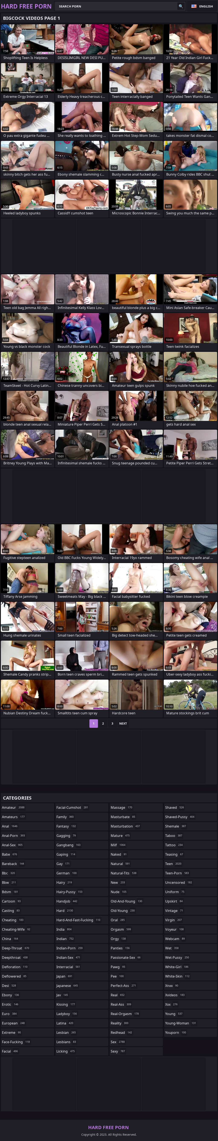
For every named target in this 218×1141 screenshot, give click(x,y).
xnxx (171, 985)
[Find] (181, 6)
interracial (68, 967)
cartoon (11, 901)
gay (63, 863)
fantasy (66, 826)
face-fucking (16, 1042)
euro (9, 1013)
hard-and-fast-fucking (78, 920)
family (65, 817)
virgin (173, 920)
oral (118, 920)
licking (65, 1051)
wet (172, 948)
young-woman (180, 1023)
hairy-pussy (69, 892)
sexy (118, 1051)
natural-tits (123, 873)
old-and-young (126, 901)
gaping (65, 854)
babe (9, 854)
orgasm (121, 929)
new (118, 882)
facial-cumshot (72, 807)
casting (11, 910)
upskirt (174, 901)
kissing (65, 1004)
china (10, 938)
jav (62, 995)
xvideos (175, 995)
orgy (118, 938)
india (64, 929)
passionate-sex (126, 957)
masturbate (123, 817)
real (118, 995)
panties (120, 948)
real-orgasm (125, 1013)
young (173, 1013)
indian (65, 938)
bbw (9, 882)
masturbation (125, 826)
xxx (171, 1004)
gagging (66, 835)
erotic (10, 1004)
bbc (8, 873)
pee (117, 976)
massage (121, 807)
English (206, 6)
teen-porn (177, 873)
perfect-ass (123, 985)
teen (173, 863)
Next (123, 723)
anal (9, 826)
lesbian (66, 1032)
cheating (12, 920)
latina (64, 1023)
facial (10, 1051)
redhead (121, 1032)
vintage (174, 910)
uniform (174, 892)
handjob (66, 901)
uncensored (178, 882)
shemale (175, 826)
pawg (118, 967)
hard (64, 910)
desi (9, 985)
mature (120, 835)
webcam (175, 938)
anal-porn (13, 835)
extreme (11, 1032)
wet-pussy (177, 957)
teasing (174, 854)
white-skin (177, 976)
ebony (10, 995)
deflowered (14, 976)
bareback (13, 863)
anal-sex (12, 845)
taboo (173, 835)
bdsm (10, 892)
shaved (174, 807)
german (66, 873)
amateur (13, 807)
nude (118, 892)
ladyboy (66, 1013)
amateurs (13, 817)
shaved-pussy (179, 817)
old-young (123, 910)
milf (118, 845)
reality (119, 1023)
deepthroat (15, 957)
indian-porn (69, 948)
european (13, 1023)
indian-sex (68, 957)
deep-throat (15, 948)
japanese (67, 985)
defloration (14, 967)
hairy (64, 882)
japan (64, 976)
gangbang (68, 845)
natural (120, 863)
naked (119, 854)
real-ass (121, 1004)
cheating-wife (16, 929)
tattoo (174, 845)
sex (118, 1042)
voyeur (174, 929)
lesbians (66, 1042)
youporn (175, 1032)
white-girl (176, 967)
